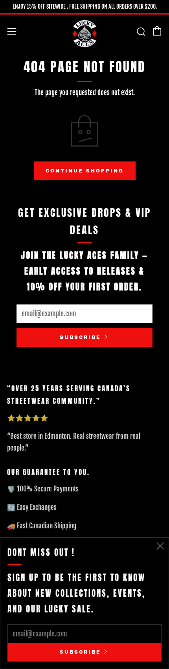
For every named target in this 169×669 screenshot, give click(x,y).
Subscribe (80, 337)
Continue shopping (85, 171)
